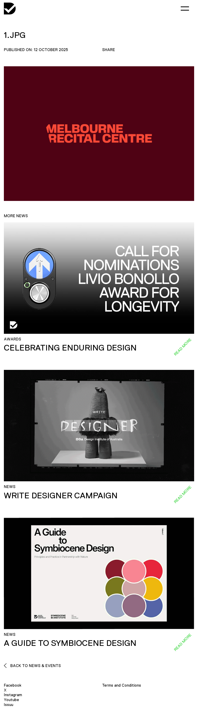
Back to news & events (35, 665)
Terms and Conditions (121, 685)
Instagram (13, 695)
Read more (182, 346)
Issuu (8, 704)
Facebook (12, 685)
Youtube (11, 699)
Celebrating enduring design (70, 347)
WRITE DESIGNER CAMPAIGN (61, 495)
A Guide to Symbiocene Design (70, 643)
